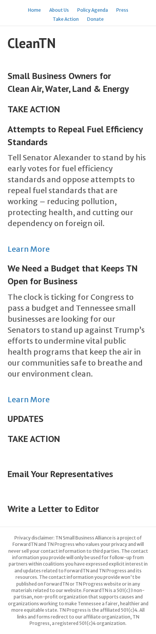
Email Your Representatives (60, 474)
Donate (95, 19)
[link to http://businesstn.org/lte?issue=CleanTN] (8, 489)
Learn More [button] (29, 249)
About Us (59, 10)
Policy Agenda (92, 10)
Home (34, 10)
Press (122, 10)
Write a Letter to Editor (53, 509)
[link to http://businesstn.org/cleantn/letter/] (8, 454)
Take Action (66, 19)
